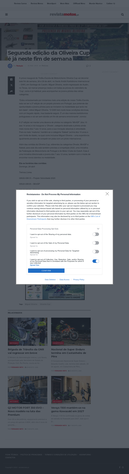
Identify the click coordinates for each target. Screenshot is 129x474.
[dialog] (64, 237)
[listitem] (64, 228)
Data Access (64, 280)
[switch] (95, 234)
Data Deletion (50, 280)
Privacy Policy (78, 280)
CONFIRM (46, 271)
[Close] (108, 194)
